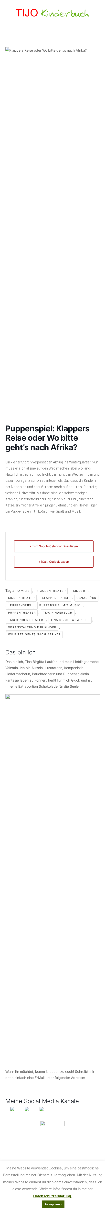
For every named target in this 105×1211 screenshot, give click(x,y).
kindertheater (21, 598)
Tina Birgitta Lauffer (70, 620)
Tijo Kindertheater (25, 620)
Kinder (79, 591)
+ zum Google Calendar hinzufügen (54, 546)
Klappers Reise (55, 598)
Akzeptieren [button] (53, 1204)
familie (23, 591)
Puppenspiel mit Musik (59, 605)
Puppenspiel (21, 605)
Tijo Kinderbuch (58, 612)
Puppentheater (22, 612)
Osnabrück (86, 598)
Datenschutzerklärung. (52, 1196)
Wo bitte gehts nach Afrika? (34, 634)
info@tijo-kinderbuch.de (24, 1084)
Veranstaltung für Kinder (32, 627)
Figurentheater (51, 591)
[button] (52, 33)
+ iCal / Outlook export (54, 561)
